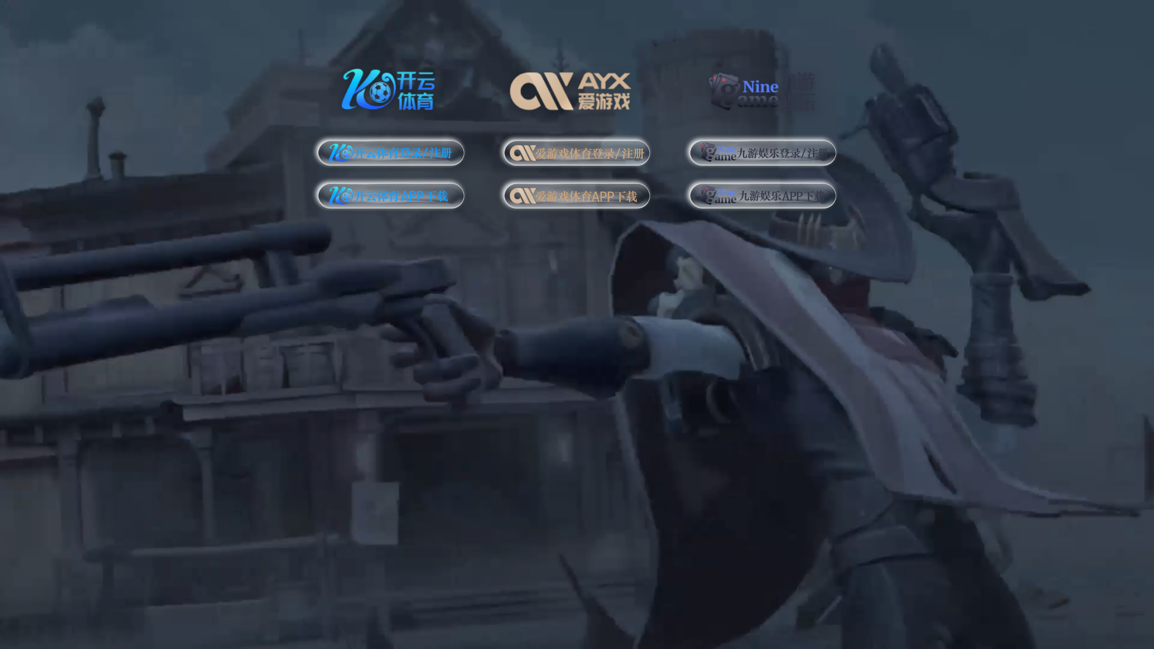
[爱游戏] (577, 87)
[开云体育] (391, 87)
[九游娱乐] (763, 87)
